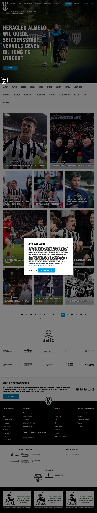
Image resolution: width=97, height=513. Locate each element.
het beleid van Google (47, 265)
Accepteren (46, 270)
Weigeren (33, 270)
